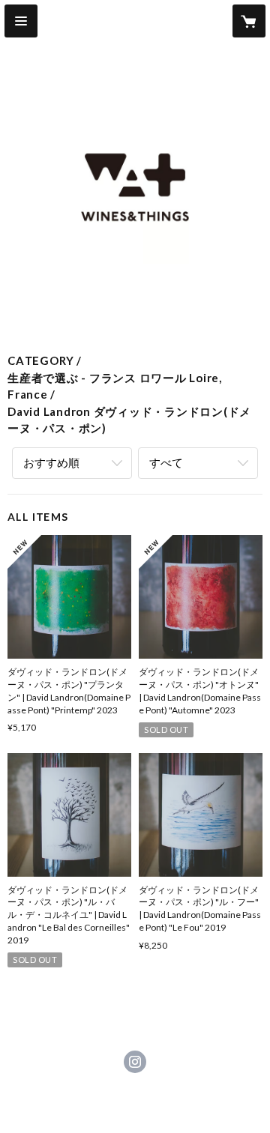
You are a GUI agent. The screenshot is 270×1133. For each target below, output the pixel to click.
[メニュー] (21, 20)
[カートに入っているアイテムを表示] (249, 20)
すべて (166, 462)
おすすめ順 (51, 462)
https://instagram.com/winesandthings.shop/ (135, 1062)
